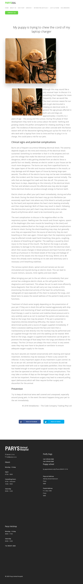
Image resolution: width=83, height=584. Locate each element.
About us (13, 8)
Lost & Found (54, 8)
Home (7, 8)
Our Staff (21, 8)
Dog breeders (65, 8)
